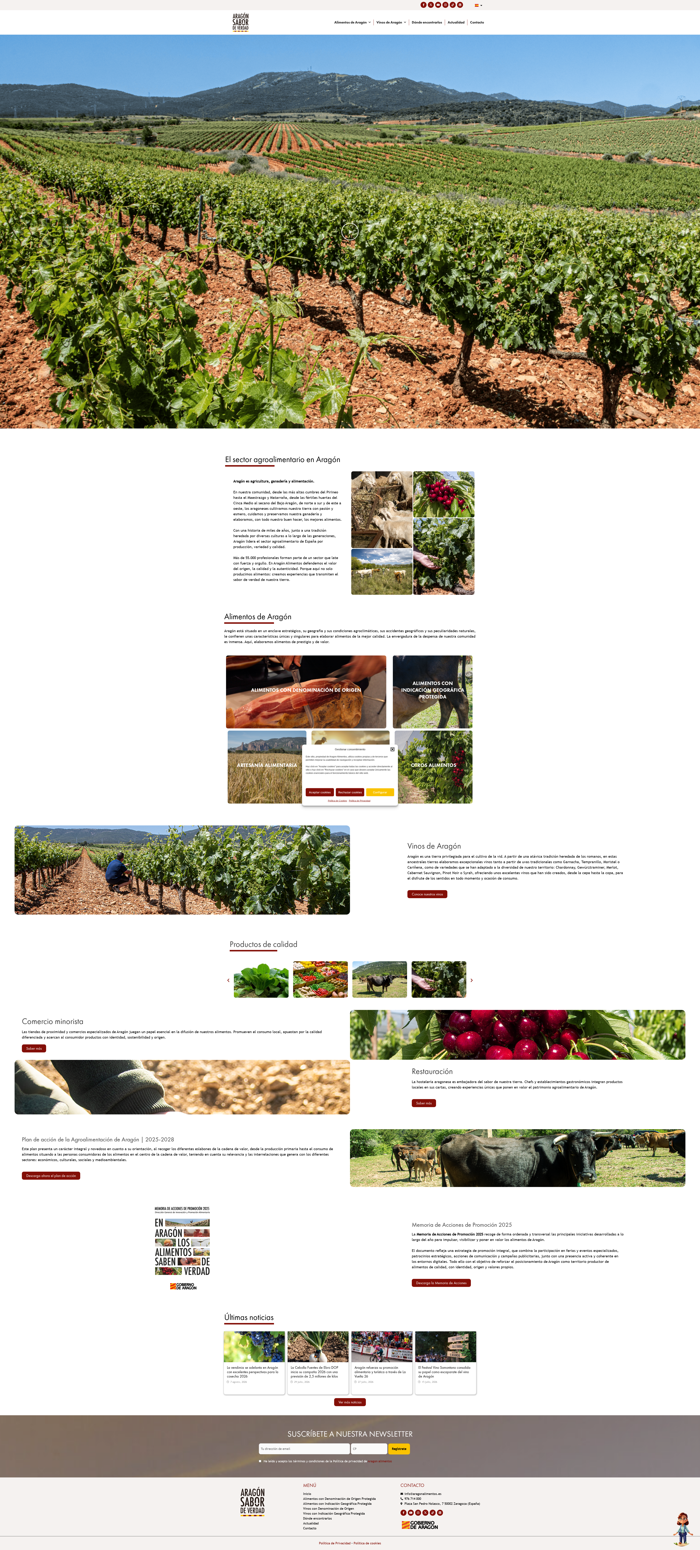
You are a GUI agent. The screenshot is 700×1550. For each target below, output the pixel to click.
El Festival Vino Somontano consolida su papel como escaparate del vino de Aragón (444, 1372)
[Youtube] (438, 5)
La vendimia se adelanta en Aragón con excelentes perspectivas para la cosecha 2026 (252, 1372)
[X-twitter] (431, 5)
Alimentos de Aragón (350, 22)
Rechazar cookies (350, 792)
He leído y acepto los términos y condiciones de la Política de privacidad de (327, 1461)
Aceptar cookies (320, 792)
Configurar (380, 792)
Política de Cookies (337, 801)
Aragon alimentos (380, 1461)
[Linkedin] (460, 5)
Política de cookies (367, 1543)
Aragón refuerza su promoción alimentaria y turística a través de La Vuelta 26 (380, 1372)
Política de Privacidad (359, 801)
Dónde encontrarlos (427, 22)
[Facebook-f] (424, 5)
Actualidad (456, 22)
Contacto (477, 22)
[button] (392, 749)
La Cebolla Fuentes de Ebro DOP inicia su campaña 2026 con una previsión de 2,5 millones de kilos (314, 1372)
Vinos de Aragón (389, 22)
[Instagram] (445, 5)
